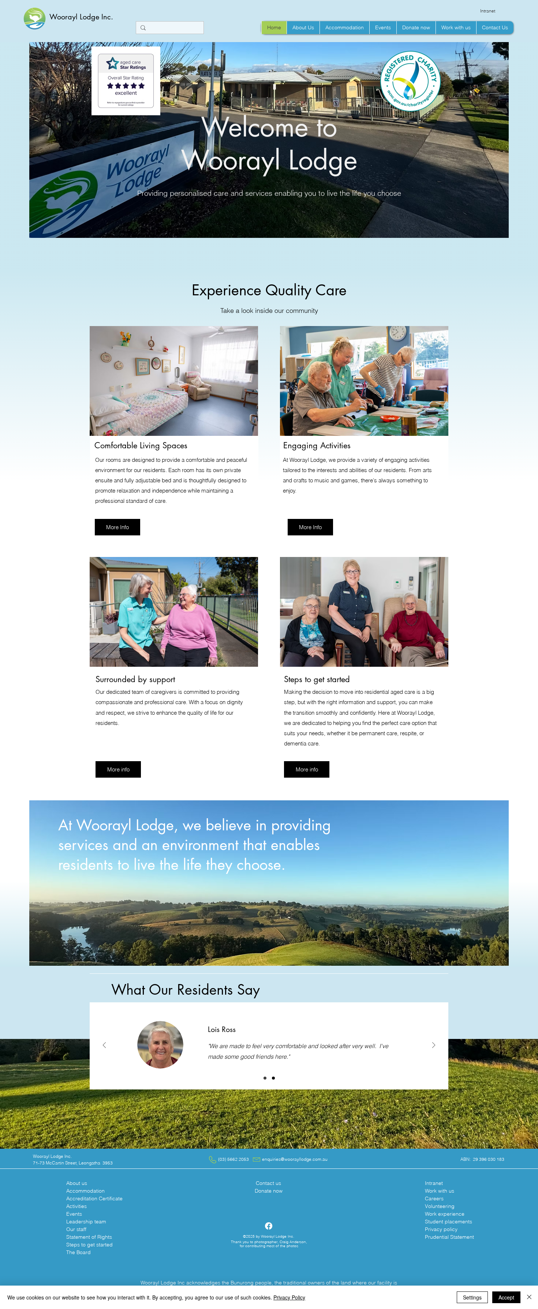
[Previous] (104, 1045)
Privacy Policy (289, 1297)
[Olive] (273, 1078)
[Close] (529, 1297)
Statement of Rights (89, 1237)
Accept (506, 1297)
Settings (472, 1297)
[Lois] (265, 1078)
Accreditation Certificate (94, 1198)
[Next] (433, 1045)
